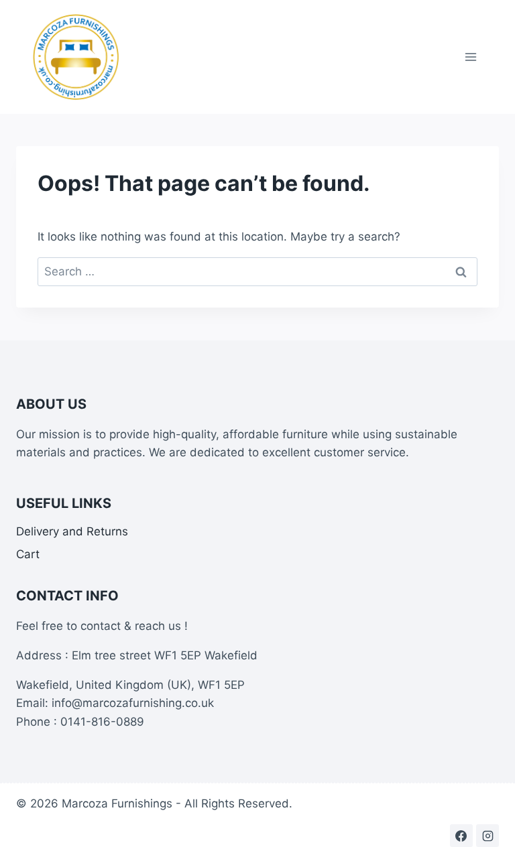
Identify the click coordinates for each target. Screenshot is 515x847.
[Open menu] (470, 56)
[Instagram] (487, 835)
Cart (28, 554)
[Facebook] (461, 835)
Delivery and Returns (72, 531)
